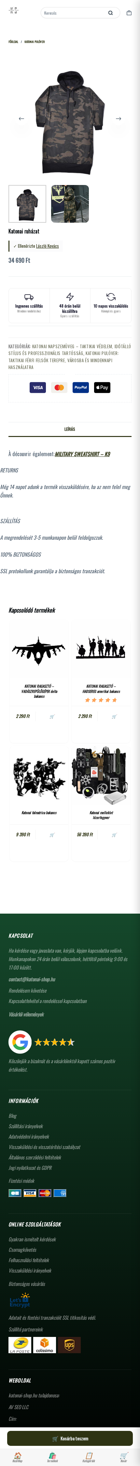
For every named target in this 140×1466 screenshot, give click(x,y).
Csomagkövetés (22, 1249)
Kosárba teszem (74, 1438)
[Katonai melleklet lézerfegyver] (101, 775)
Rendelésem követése (27, 990)
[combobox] (73, 12)
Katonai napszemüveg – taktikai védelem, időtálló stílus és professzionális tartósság (69, 349)
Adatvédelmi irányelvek (28, 1136)
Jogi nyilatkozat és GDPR (29, 1167)
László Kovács (47, 246)
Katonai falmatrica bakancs (38, 812)
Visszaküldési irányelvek (29, 1270)
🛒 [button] (51, 716)
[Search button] (110, 12)
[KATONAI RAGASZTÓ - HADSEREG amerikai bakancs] (101, 649)
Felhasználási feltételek (28, 1259)
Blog (12, 1115)
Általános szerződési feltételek (34, 1157)
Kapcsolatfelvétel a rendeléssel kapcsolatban (47, 1000)
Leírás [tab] (69, 429)
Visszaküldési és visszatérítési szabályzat (44, 1146)
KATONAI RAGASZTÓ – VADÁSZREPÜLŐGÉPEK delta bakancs (39, 691)
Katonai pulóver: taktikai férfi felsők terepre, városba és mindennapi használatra (63, 360)
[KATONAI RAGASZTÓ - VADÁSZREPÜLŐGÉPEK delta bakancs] (39, 649)
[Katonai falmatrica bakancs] (39, 775)
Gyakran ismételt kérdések (32, 1239)
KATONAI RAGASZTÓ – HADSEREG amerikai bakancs (101, 688)
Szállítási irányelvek (25, 1125)
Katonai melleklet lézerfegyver (101, 815)
